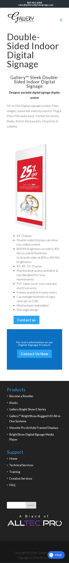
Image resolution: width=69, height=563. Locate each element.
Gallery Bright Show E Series (27, 409)
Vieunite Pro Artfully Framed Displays (33, 427)
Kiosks (13, 403)
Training (14, 472)
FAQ (12, 485)
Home (13, 458)
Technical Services (21, 465)
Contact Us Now (34, 354)
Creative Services (20, 478)
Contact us (26, 320)
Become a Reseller (21, 396)
